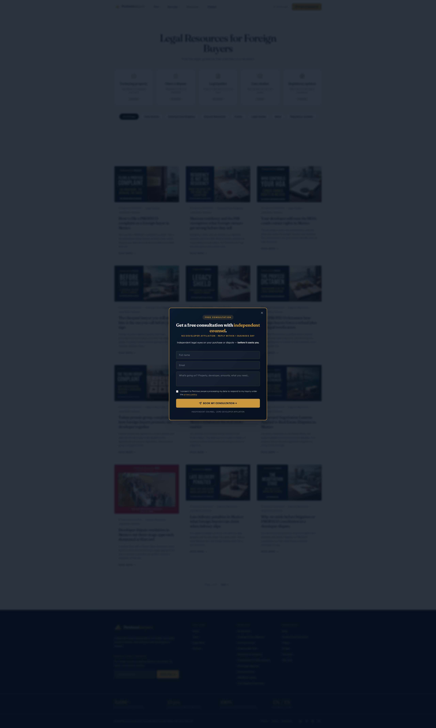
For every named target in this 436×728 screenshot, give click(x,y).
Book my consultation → (220, 403)
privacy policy (190, 394)
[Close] (262, 313)
